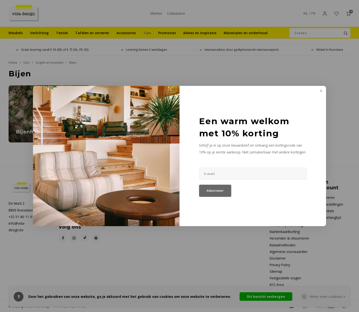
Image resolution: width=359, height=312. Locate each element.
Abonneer (215, 190)
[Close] (320, 91)
